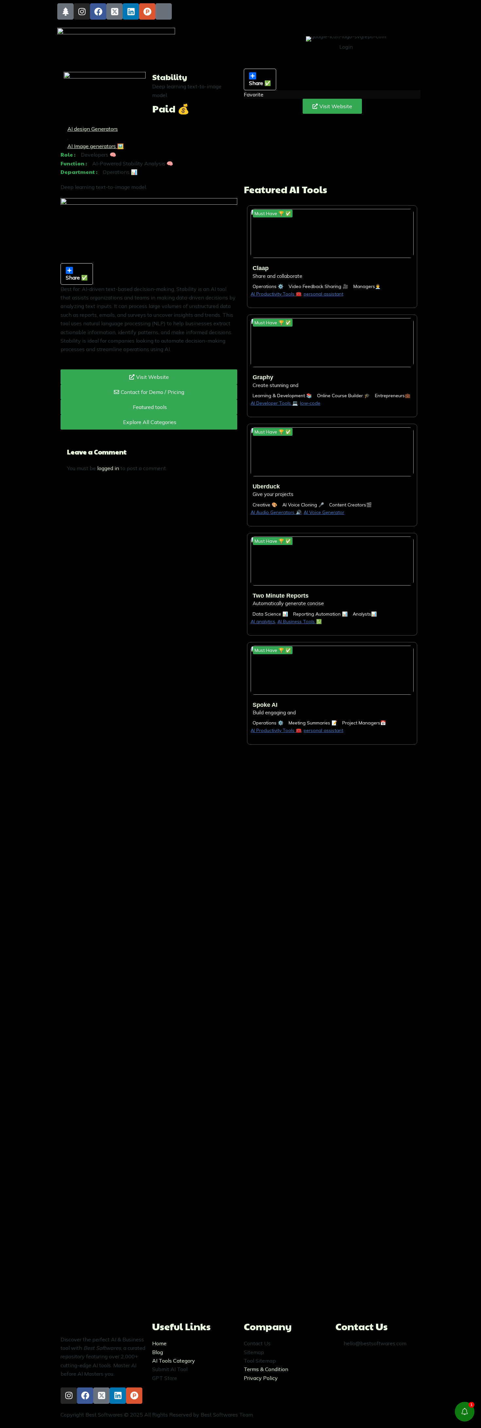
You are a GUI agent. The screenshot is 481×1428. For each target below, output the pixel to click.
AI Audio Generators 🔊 (276, 512)
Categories (279, 34)
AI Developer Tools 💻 (274, 403)
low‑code (310, 403)
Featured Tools (206, 34)
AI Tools (243, 34)
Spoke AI (265, 705)
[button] (273, 213)
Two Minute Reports (281, 595)
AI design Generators (92, 129)
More (238, 50)
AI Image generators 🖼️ (95, 146)
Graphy (263, 377)
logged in (108, 468)
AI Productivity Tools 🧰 (276, 294)
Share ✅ (260, 83)
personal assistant (323, 294)
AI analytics (263, 621)
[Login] (365, 42)
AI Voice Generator (324, 512)
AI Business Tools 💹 (299, 621)
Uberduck (266, 486)
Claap (261, 268)
